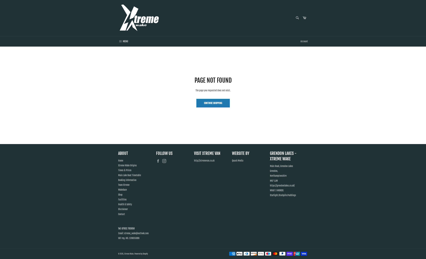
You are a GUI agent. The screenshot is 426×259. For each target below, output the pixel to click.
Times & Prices (124, 170)
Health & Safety (125, 204)
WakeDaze (122, 189)
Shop (120, 194)
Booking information (127, 180)
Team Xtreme (123, 184)
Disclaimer (123, 209)
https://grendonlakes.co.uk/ (282, 185)
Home (120, 160)
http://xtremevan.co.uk (204, 160)
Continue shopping (213, 103)
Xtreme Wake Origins (127, 165)
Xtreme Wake (129, 254)
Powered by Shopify (141, 254)
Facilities (122, 199)
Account (304, 41)
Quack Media (237, 160)
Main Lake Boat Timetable (129, 175)
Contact (121, 214)
